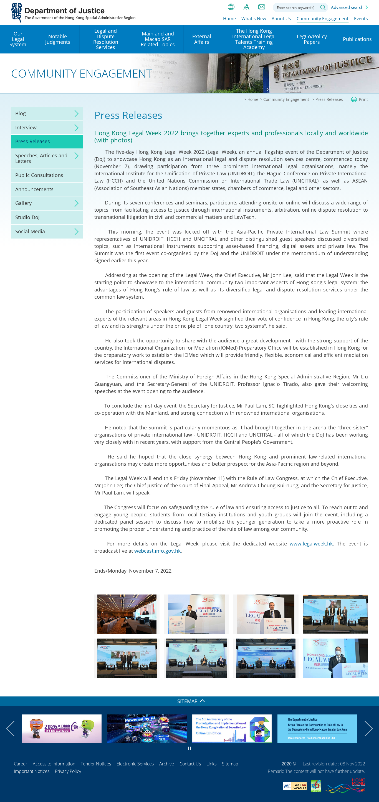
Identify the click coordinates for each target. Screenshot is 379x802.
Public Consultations (39, 175)
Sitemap (230, 764)
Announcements (34, 189)
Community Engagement (322, 19)
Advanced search (347, 7)
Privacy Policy (68, 771)
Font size (246, 7)
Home (229, 19)
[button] (13, 728)
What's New (253, 19)
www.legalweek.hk (311, 543)
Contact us (261, 7)
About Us (281, 19)
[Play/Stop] (189, 748)
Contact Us (190, 764)
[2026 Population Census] (62, 740)
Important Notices (31, 771)
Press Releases (32, 141)
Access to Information (54, 764)
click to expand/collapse (74, 113)
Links (211, 764)
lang (231, 7)
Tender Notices (96, 764)
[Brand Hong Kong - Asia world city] (345, 786)
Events (361, 19)
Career (20, 764)
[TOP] (371, 688)
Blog (20, 113)
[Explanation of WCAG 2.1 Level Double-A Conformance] (295, 787)
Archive (166, 764)
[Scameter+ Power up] (147, 740)
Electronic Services (135, 764)
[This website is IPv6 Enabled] (316, 787)
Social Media (30, 231)
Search (323, 7)
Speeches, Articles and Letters (41, 158)
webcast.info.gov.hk (157, 550)
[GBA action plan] (317, 740)
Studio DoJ (27, 217)
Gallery (23, 203)
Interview (26, 127)
